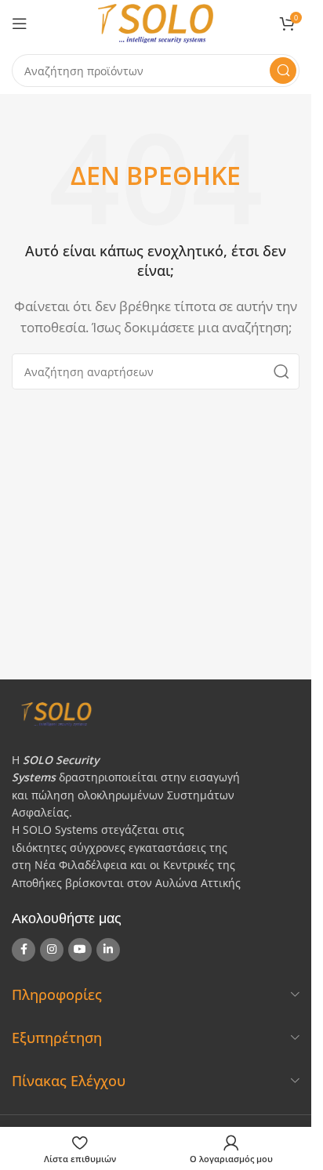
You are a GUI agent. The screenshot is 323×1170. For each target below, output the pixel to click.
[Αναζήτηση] (283, 70)
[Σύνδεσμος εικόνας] (149, 712)
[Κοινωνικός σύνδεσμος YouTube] (80, 950)
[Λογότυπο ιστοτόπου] (155, 22)
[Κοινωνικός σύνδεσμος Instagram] (52, 950)
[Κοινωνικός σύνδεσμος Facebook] (23, 950)
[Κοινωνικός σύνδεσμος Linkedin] (108, 950)
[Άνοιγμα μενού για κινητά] (19, 23)
